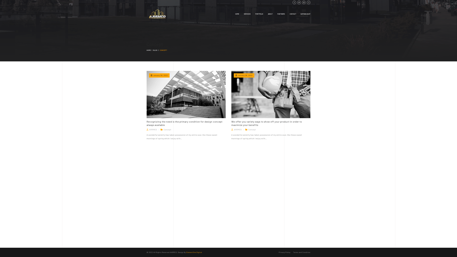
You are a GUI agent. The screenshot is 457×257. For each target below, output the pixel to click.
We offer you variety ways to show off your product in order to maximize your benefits (266, 123)
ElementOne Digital (194, 252)
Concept (167, 129)
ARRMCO (153, 129)
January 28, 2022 (160, 75)
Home (149, 50)
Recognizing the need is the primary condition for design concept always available (184, 123)
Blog (155, 50)
